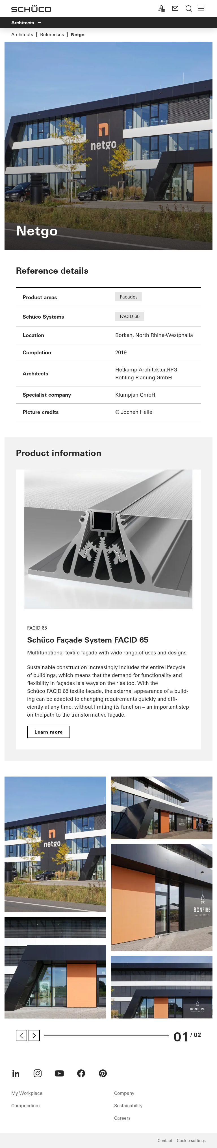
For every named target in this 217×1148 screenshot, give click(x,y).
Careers (122, 1118)
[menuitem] (15, 1073)
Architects (22, 34)
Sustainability (128, 1105)
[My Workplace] (161, 8)
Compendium (25, 1105)
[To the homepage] (31, 8)
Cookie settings (191, 1140)
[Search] (188, 8)
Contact (165, 1140)
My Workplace (26, 1093)
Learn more (48, 732)
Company (124, 1093)
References (52, 34)
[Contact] (175, 8)
